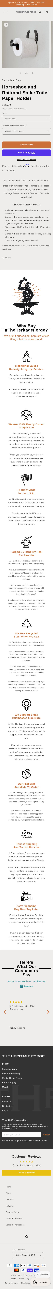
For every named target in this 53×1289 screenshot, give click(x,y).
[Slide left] (20, 73)
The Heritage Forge (25, 1275)
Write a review (26, 1172)
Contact (9, 1199)
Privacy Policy (12, 1212)
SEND (46, 1134)
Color (4, 113)
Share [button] (8, 257)
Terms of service (11, 1283)
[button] (6, 12)
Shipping (5, 109)
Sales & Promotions (15, 1225)
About (8, 1193)
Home (8, 1187)
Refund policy (24, 1279)
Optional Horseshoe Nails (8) (14, 126)
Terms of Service (14, 1218)
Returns (9, 1206)
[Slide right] (33, 73)
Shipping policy (27, 1283)
